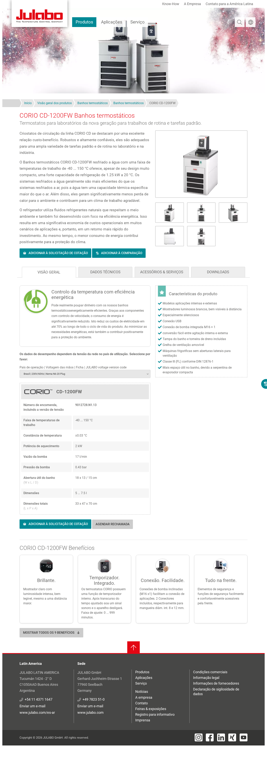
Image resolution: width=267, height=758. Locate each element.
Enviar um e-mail (32, 706)
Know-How (170, 4)
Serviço (137, 22)
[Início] (39, 13)
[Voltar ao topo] (133, 647)
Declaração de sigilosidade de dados (216, 691)
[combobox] (85, 374)
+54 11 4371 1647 (38, 699)
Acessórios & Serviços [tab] (161, 272)
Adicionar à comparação (121, 253)
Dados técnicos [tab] (105, 272)
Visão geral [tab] (49, 272)
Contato (141, 703)
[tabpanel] (133, 411)
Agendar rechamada (113, 524)
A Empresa (192, 4)
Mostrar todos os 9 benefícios (48, 632)
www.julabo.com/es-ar (37, 712)
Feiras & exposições (150, 709)
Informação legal (206, 678)
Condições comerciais (210, 672)
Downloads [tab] (218, 272)
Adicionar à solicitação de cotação (58, 253)
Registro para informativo (155, 714)
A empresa (143, 697)
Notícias (141, 691)
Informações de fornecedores (216, 683)
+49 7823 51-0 (93, 699)
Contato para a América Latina (229, 4)
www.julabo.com (90, 712)
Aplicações (111, 22)
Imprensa (142, 720)
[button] (201, 164)
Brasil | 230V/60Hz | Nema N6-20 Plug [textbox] (44, 373)
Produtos (84, 22)
